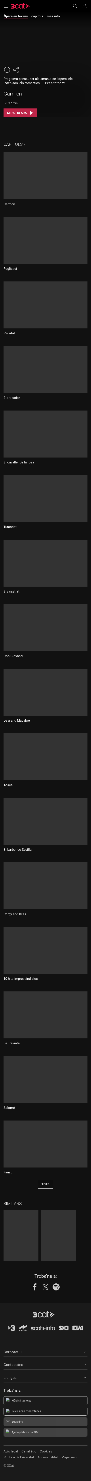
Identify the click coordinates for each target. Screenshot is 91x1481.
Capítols (13, 144)
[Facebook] (34, 1286)
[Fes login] (84, 6)
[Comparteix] (15, 69)
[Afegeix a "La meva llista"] (7, 69)
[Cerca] (77, 6)
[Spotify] (56, 1286)
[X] (45, 1286)
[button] (45, 1351)
